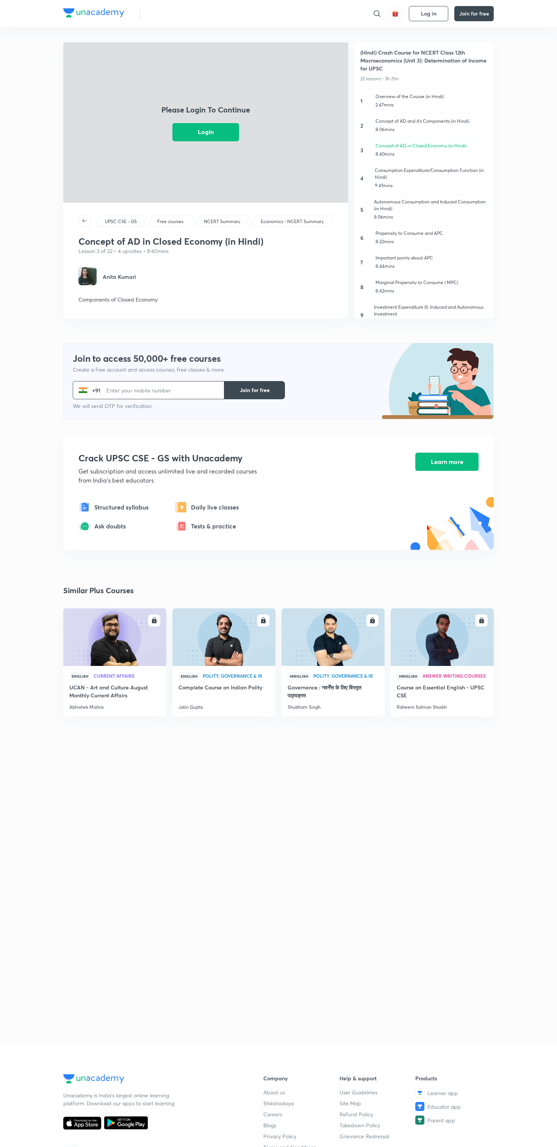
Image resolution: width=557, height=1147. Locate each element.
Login (206, 132)
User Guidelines (358, 1092)
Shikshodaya (278, 1103)
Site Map (350, 1103)
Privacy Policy (279, 1136)
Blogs (269, 1125)
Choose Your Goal (179, 13)
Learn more (447, 462)
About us (274, 1092)
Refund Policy (356, 1114)
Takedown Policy (360, 1125)
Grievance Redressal (364, 1136)
